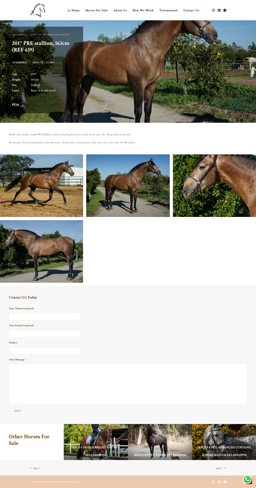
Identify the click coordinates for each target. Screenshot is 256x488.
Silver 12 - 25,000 (28, 34)
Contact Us (191, 10)
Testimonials (168, 10)
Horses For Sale (97, 10)
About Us (120, 10)
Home (76, 10)
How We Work (143, 10)
